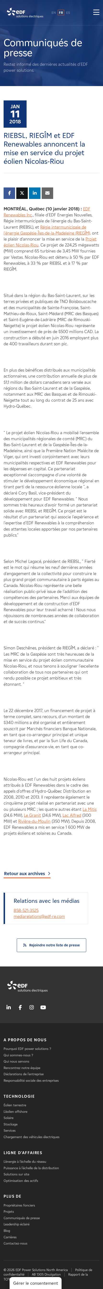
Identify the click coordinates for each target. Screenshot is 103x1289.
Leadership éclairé (16, 1224)
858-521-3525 (26, 910)
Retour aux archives (24, 873)
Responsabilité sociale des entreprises (31, 1081)
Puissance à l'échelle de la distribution (31, 1168)
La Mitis (90, 809)
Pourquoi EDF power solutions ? (27, 1049)
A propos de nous (25, 1040)
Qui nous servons (16, 1061)
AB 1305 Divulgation (46, 1275)
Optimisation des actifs (21, 1181)
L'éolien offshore (15, 1112)
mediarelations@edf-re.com (39, 916)
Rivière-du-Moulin (34, 821)
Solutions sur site (16, 1174)
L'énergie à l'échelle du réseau (25, 1162)
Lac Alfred (72, 815)
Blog (7, 1231)
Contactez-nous (15, 1243)
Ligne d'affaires (23, 1153)
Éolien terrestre (15, 1105)
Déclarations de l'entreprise (24, 1074)
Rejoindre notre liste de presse (54, 945)
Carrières (10, 1237)
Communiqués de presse (22, 1218)
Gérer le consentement (35, 1283)
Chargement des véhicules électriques (31, 1137)
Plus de (12, 1196)
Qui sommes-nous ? (18, 1055)
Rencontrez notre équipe (22, 1068)
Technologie (19, 1096)
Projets (9, 1212)
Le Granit (32, 815)
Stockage (10, 1124)
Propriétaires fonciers (19, 1205)
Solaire (8, 1118)
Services (10, 1131)
